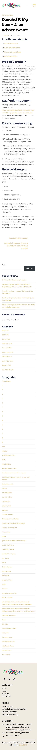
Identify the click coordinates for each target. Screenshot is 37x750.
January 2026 (6, 348)
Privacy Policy (7, 706)
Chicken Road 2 (7, 515)
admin (6, 35)
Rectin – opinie (7, 597)
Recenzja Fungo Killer (9, 593)
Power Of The (6, 580)
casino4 (5, 510)
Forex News (6, 532)
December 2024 (7, 361)
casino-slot (6, 501)
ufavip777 (5, 633)
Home (4, 688)
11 (2, 394)
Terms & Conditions (9, 712)
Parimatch (5, 576)
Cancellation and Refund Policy (14, 709)
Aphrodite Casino (8, 455)
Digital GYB (23, 745)
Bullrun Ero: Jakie (7, 484)
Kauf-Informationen (12, 48)
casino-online (7, 497)
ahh (3, 447)
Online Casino (7, 567)
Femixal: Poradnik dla (9, 528)
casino (4, 488)
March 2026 (6, 339)
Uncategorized (7, 15)
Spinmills (5, 624)
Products (5, 694)
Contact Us (6, 696)
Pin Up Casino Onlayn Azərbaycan (14, 280)
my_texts (5, 558)
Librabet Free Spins (8, 554)
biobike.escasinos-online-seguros (14, 473)
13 (2, 403)
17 (2, 407)
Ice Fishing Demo (8, 545)
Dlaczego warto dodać (10, 519)
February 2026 (7, 344)
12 (2, 399)
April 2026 (5, 335)
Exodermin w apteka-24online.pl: (13, 523)
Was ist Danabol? (11, 43)
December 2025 (7, 352)
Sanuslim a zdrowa (8, 615)
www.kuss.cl (6, 655)
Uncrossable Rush (8, 642)
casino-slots (6, 506)
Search (4, 264)
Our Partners (6, 571)
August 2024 (6, 365)
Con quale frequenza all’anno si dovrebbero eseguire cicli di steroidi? (16, 246)
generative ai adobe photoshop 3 (14, 541)
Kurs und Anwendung (12, 52)
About (4, 691)
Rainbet (4, 589)
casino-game (7, 493)
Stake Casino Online (9, 628)
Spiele (4, 620)
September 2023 (8, 370)
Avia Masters (6, 464)
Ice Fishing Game (8, 549)
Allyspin (4, 451)
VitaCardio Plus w (8, 646)
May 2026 (5, 330)
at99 (3, 460)
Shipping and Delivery (10, 714)
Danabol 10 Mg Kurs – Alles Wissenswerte (15, 25)
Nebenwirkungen (10, 56)
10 (2, 390)
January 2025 (7, 357)
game (4, 536)
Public (4, 584)
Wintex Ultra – (7, 650)
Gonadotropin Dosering (18, 238)
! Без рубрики (6, 381)
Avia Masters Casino (9, 468)
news (4, 563)
